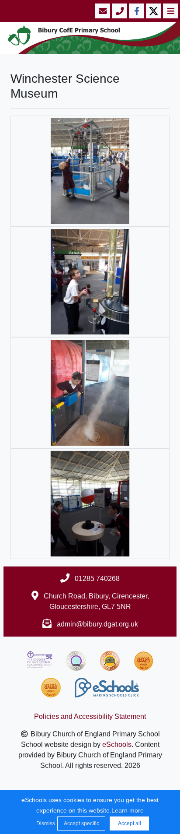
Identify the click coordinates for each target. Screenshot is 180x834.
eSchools (117, 744)
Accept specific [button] (81, 823)
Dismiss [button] (44, 823)
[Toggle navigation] (169, 11)
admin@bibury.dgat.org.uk (97, 624)
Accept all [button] (129, 823)
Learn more (127, 810)
